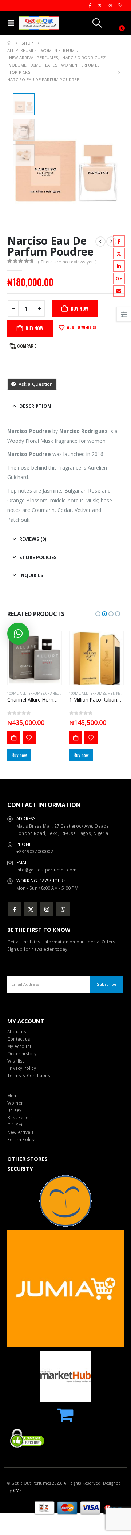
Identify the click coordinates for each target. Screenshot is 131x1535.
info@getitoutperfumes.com (46, 870)
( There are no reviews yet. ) (67, 262)
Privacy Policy (21, 1068)
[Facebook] (90, 5)
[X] (99, 5)
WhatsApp (63, 909)
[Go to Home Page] (9, 43)
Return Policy (21, 1139)
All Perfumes (32, 693)
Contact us (18, 1039)
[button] (12, 23)
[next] (111, 241)
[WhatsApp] (119, 5)
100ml (12, 693)
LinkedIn (119, 266)
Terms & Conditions (29, 1075)
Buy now (34, 328)
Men (11, 1095)
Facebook (119, 241)
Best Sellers (20, 1117)
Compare (26, 346)
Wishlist (15, 1061)
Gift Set (15, 1125)
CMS (17, 1490)
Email (119, 291)
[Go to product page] (34, 658)
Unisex (14, 1110)
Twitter (119, 253)
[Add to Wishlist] (29, 737)
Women (15, 1103)
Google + (119, 278)
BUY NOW (79, 308)
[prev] (100, 241)
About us (17, 1031)
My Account (19, 1046)
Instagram (46, 909)
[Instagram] (109, 5)
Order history (22, 1053)
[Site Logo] (39, 23)
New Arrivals (20, 1132)
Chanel (52, 693)
